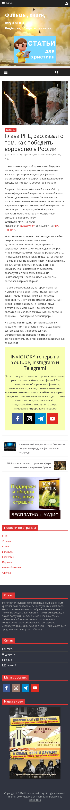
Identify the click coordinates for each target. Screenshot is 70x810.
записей (9, 665)
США (4, 536)
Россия (56, 154)
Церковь (10, 129)
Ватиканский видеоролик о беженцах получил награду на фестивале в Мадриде (42, 448)
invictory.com (27, 225)
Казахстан (8, 557)
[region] (35, 36)
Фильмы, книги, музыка (25, 19)
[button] (9, 3)
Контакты (7, 648)
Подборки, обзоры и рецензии (28, 28)
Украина (7, 541)
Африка (6, 572)
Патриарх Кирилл (43, 154)
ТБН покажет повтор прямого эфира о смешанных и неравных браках (28, 465)
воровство (28, 154)
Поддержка (8, 654)
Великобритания (12, 567)
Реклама (7, 659)
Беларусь (7, 551)
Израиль (7, 562)
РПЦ (6, 158)
